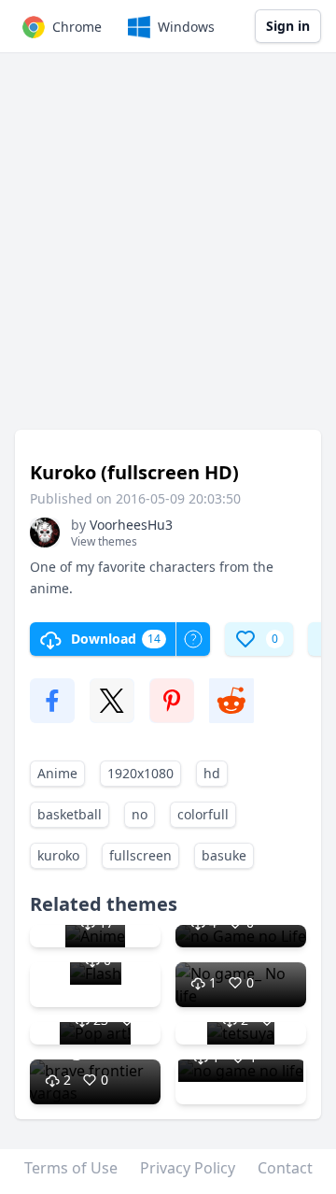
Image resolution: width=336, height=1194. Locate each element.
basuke (224, 855)
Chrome (77, 27)
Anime (57, 773)
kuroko (58, 855)
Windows (186, 27)
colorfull (203, 814)
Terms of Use (71, 1168)
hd (211, 773)
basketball (69, 814)
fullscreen (140, 855)
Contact (285, 1168)
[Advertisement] (168, 250)
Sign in (288, 26)
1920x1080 (140, 773)
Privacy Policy (187, 1168)
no (139, 814)
